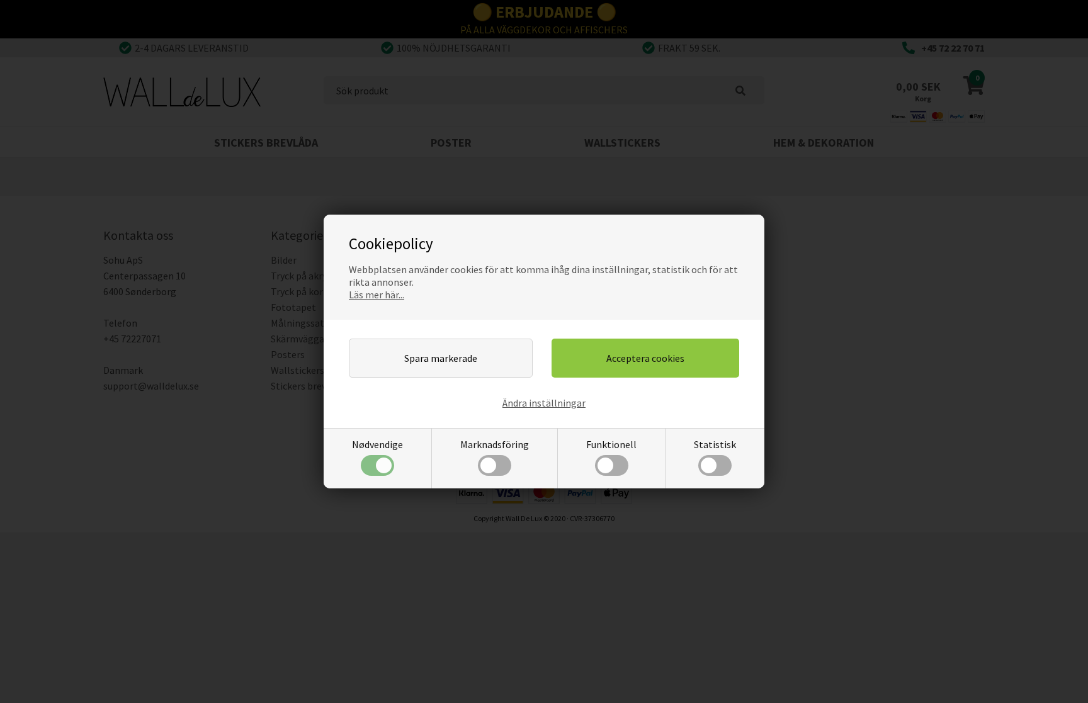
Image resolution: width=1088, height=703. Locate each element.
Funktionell (611, 444)
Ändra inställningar (544, 402)
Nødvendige (377, 444)
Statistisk (715, 444)
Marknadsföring (494, 444)
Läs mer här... (376, 294)
